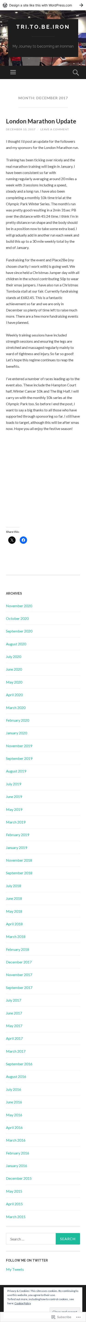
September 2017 (19, 987)
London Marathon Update (41, 121)
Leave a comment (54, 129)
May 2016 (14, 1115)
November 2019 (19, 746)
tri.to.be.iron (43, 26)
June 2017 (14, 1013)
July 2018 (13, 885)
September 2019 (19, 758)
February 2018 (17, 949)
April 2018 (14, 924)
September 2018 (19, 873)
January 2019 (16, 847)
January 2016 (16, 1165)
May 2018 (14, 911)
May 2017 (14, 1025)
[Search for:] (43, 1239)
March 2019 (15, 822)
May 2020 (14, 682)
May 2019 (14, 809)
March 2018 (15, 936)
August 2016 (16, 1076)
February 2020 (17, 720)
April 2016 (14, 1127)
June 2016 (14, 1102)
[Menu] (13, 72)
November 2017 (19, 974)
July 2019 (13, 784)
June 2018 (14, 898)
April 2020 (14, 694)
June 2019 (14, 796)
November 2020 (19, 606)
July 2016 (13, 1089)
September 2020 (19, 631)
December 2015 (19, 1178)
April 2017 (14, 1038)
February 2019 (17, 834)
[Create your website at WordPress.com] (43, 5)
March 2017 (15, 1051)
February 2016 (17, 1153)
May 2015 (14, 1191)
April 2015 (14, 1204)
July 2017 (13, 1000)
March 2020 (15, 707)
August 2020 (16, 644)
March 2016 (15, 1140)
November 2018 (19, 860)
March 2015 (15, 1216)
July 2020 (13, 656)
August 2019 (16, 771)
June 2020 (14, 669)
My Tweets (15, 1269)
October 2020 (17, 618)
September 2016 (19, 1064)
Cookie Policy (22, 1303)
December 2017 (19, 962)
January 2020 (16, 733)
